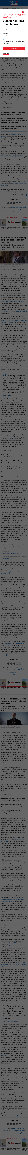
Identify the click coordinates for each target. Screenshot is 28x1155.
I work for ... (6, 33)
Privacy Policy (6, 53)
